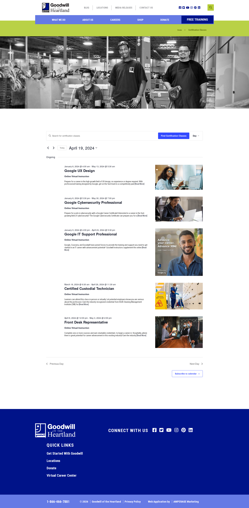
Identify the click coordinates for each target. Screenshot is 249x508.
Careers (115, 19)
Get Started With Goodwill (65, 453)
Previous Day (57, 363)
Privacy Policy (133, 501)
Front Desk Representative (86, 322)
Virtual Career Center (62, 475)
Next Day (194, 363)
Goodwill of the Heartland (106, 501)
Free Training (197, 19)
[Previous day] (48, 148)
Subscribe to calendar (186, 373)
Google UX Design (79, 170)
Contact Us (146, 7)
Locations (102, 7)
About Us (87, 19)
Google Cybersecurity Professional (93, 202)
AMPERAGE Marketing (186, 501)
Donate (164, 19)
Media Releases (123, 7)
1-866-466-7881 (58, 502)
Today (62, 147)
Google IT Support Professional (90, 234)
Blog (86, 7)
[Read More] (139, 184)
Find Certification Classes (173, 135)
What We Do (58, 19)
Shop (140, 19)
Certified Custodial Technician (89, 288)
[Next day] (53, 148)
